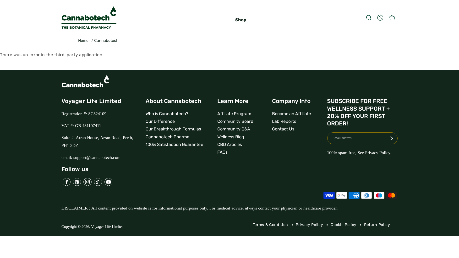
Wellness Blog (230, 137)
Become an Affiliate (291, 113)
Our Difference (160, 121)
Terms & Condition (270, 224)
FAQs (222, 152)
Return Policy (377, 224)
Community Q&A (233, 129)
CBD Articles (229, 144)
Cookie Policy (343, 224)
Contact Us (283, 129)
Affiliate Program (234, 113)
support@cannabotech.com (96, 157)
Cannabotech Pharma (167, 137)
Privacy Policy (309, 224)
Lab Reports (284, 121)
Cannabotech (106, 40)
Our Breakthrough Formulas (173, 129)
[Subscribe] (391, 138)
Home (83, 40)
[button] (368, 17)
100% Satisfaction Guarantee (174, 144)
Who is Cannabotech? (167, 113)
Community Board (235, 121)
